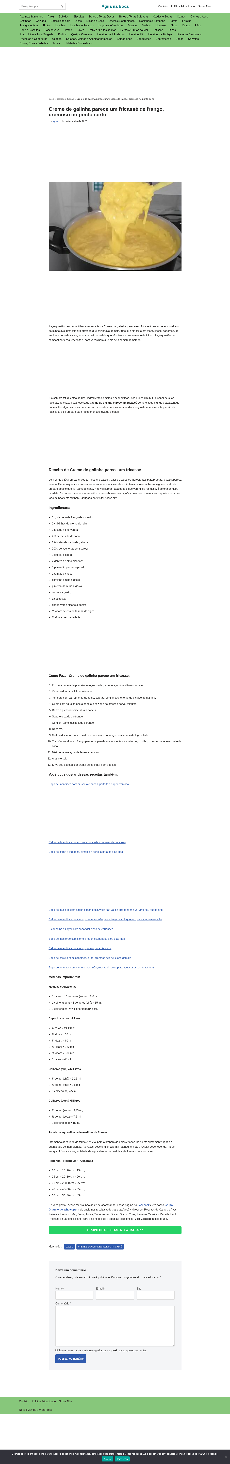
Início (51, 98)
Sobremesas (163, 38)
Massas (132, 25)
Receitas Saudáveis (189, 34)
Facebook (144, 1205)
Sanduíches (144, 38)
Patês (68, 30)
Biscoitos (78, 16)
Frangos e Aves (29, 25)
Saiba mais (122, 1459)
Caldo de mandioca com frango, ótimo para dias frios (80, 948)
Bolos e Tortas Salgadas (133, 16)
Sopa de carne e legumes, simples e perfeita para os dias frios (86, 851)
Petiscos (158, 30)
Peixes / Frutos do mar (102, 30)
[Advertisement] (115, 71)
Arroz (51, 16)
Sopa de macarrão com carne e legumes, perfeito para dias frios (87, 938)
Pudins (62, 34)
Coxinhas (25, 20)
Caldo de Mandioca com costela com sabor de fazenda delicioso (87, 842)
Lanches (60, 25)
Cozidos (41, 20)
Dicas (78, 20)
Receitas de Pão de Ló (110, 34)
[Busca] (62, 6)
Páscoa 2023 (52, 30)
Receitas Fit (136, 34)
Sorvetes (193, 38)
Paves (80, 30)
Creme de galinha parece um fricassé (100, 1247)
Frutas (47, 25)
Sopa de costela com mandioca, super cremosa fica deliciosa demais (90, 958)
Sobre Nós (204, 6)
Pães (198, 25)
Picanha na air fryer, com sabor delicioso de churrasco (81, 929)
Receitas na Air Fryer (160, 34)
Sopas (179, 38)
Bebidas (64, 16)
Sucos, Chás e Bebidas (34, 43)
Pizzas (172, 30)
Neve (22, 1409)
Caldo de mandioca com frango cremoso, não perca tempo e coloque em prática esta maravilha (105, 919)
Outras (186, 25)
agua (55, 121)
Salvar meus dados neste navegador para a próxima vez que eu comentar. (102, 1350)
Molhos (146, 25)
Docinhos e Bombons (152, 20)
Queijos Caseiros (81, 34)
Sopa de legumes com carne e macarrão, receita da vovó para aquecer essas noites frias (101, 967)
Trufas (56, 43)
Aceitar (107, 1459)
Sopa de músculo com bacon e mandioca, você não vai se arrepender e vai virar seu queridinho (106, 909)
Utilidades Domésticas (78, 43)
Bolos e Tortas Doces (101, 16)
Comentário (63, 1303)
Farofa (173, 20)
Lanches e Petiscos (82, 25)
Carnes (181, 16)
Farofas (186, 20)
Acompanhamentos (31, 16)
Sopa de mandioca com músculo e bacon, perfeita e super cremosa (89, 784)
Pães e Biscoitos (30, 30)
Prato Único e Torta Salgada (36, 34)
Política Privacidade (183, 6)
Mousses (160, 25)
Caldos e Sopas (162, 16)
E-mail (100, 1288)
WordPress (45, 1409)
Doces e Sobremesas (122, 20)
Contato (163, 6)
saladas (56, 38)
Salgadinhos (124, 38)
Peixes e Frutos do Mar (134, 30)
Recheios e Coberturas (33, 38)
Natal (174, 25)
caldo (69, 1247)
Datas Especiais (60, 20)
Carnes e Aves (199, 16)
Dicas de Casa (95, 20)
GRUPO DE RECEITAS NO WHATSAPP (115, 1230)
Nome (59, 1288)
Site (139, 1288)
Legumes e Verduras (110, 25)
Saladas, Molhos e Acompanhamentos (89, 38)
